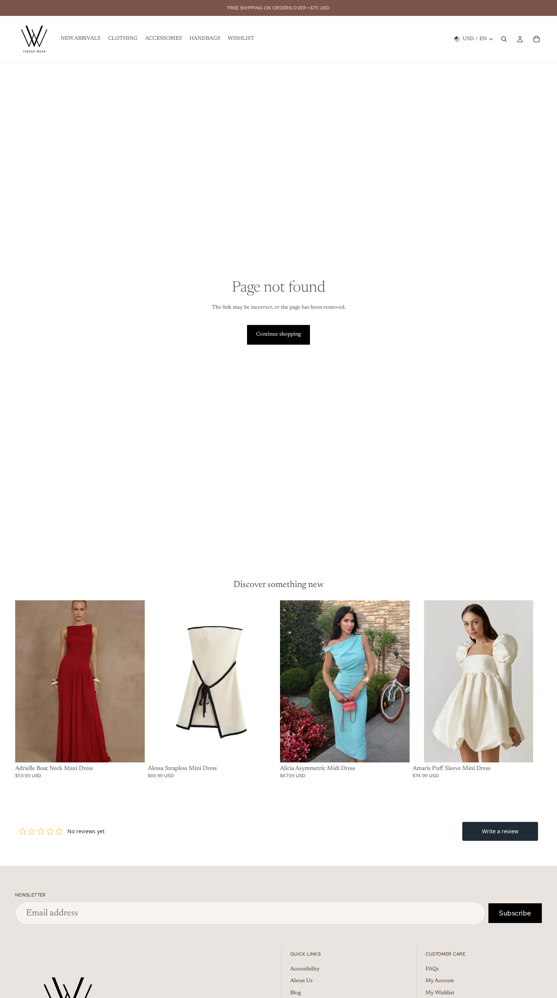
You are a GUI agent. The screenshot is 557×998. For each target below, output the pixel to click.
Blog (295, 992)
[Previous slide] (26, 681)
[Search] (504, 39)
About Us (301, 981)
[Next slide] (133, 681)
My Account (440, 981)
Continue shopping (278, 334)
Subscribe (515, 913)
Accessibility (305, 968)
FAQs (432, 968)
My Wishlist (440, 992)
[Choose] (133, 750)
